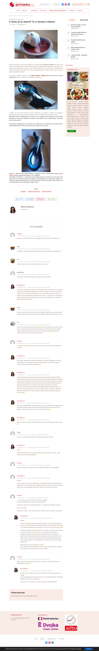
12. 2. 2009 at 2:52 (21, 403)
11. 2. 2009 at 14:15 (21, 310)
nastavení (79, 649)
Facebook (30, 199)
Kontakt (80, 10)
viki (18, 322)
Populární (72, 20)
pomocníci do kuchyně (34, 191)
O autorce (61, 639)
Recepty (24, 10)
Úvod (36, 639)
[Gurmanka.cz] (22, 4)
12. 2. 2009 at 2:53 (21, 419)
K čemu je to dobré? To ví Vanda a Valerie (32, 21)
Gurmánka (34, 10)
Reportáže (43, 10)
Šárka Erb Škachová (27, 207)
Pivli (18, 259)
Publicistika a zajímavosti (58, 10)
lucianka (19, 233)
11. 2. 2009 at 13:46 (21, 274)
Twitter (20, 199)
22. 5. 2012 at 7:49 (24, 570)
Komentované (84, 20)
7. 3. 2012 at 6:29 (20, 497)
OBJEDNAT (71, 131)
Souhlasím (89, 649)
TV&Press (72, 10)
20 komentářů (21, 24)
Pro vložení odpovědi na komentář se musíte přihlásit (37, 236)
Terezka (19, 557)
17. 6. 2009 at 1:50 (21, 447)
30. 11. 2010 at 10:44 (21, 465)
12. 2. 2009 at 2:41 (21, 358)
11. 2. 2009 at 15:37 (21, 343)
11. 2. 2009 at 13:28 (21, 261)
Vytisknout (53, 199)
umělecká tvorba (46, 191)
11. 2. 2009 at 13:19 (21, 236)
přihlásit (35, 596)
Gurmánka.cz (21, 285)
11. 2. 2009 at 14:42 (21, 324)
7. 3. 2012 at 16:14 (24, 518)
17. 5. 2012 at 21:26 (21, 559)
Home (18, 10)
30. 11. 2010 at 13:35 (21, 478)
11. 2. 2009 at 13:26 (21, 248)
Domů (10, 15)
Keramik (19, 463)
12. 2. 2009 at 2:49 (21, 374)
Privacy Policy (51, 639)
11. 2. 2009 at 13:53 (21, 287)
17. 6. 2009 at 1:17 (21, 434)
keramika (23, 191)
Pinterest (41, 199)
